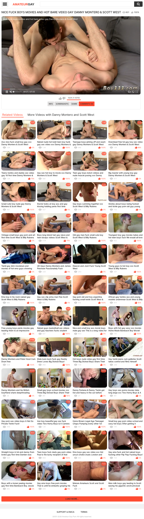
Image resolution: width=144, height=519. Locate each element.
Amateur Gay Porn (69, 516)
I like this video (60, 98)
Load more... (72, 499)
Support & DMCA (65, 512)
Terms (84, 512)
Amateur (23, 4)
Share (74, 104)
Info (51, 104)
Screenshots (62, 104)
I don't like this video (63, 98)
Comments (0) (86, 104)
